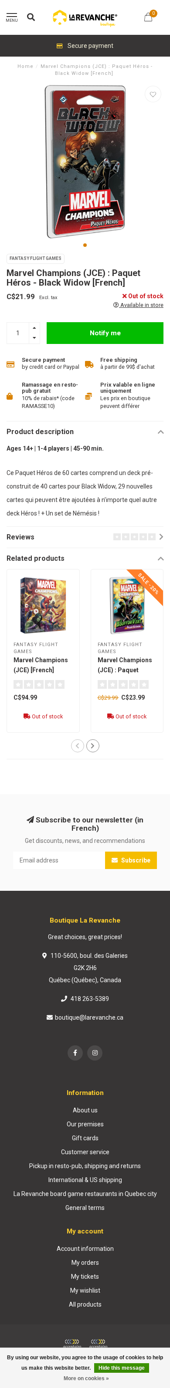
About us (85, 1110)
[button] (85, 245)
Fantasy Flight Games (35, 258)
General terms (85, 1207)
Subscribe (135, 860)
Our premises (85, 1124)
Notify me (105, 333)
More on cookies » (86, 1378)
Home (25, 66)
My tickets (85, 1276)
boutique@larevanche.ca (89, 1017)
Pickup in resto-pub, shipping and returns (85, 1165)
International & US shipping (85, 1179)
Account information (85, 1248)
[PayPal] (98, 1344)
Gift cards (85, 1138)
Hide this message (122, 1368)
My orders (85, 1262)
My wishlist (85, 1290)
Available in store (141, 305)
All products (85, 1304)
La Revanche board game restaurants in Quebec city (85, 1193)
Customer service (85, 1152)
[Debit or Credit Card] (72, 1344)
